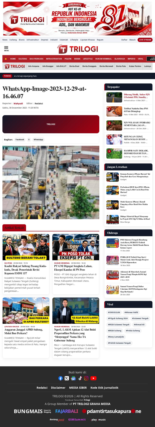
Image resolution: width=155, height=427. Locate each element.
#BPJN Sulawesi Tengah (118, 324)
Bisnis (22, 39)
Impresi (44, 39)
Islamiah (64, 39)
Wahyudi (18, 103)
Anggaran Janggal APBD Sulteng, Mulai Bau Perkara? (23, 331)
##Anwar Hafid (131, 312)
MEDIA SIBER (78, 387)
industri (54, 39)
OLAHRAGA (119, 59)
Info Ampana (33, 66)
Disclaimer (58, 387)
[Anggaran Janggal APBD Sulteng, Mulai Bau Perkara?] (26, 310)
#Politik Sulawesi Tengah (119, 343)
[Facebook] (60, 378)
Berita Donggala (89, 66)
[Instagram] (86, 378)
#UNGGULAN (114, 312)
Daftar (124, 40)
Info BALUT (61, 66)
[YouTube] (93, 378)
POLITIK (68, 59)
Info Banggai (48, 66)
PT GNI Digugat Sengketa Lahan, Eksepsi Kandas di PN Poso (73, 268)
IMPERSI (131, 59)
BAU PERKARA (36, 59)
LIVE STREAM (145, 39)
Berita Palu (121, 66)
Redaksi (42, 387)
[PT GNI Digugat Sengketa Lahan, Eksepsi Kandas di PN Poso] (75, 247)
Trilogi (87, 400)
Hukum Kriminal (62, 263)
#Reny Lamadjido (116, 337)
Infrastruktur (33, 39)
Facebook (20, 139)
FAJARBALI (66, 411)
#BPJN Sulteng (114, 330)
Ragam (100, 39)
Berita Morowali (106, 66)
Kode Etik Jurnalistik (105, 387)
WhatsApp (38, 139)
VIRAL (140, 59)
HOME (13, 59)
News (4, 39)
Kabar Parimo (135, 66)
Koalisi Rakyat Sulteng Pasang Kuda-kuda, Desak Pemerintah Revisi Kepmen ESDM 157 (25, 269)
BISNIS (77, 59)
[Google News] (73, 378)
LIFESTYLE (88, 59)
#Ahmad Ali (139, 324)
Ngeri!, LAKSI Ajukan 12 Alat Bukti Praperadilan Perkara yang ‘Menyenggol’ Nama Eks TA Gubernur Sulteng (75, 335)
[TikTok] (80, 378)
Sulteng (13, 39)
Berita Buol (74, 66)
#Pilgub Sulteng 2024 (118, 318)
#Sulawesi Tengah (140, 318)
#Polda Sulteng (133, 330)
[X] (67, 378)
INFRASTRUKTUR (54, 59)
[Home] (5, 58)
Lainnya (147, 66)
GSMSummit (77, 419)
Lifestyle (74, 39)
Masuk (132, 40)
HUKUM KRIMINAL (103, 59)
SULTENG (22, 59)
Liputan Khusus (87, 39)
